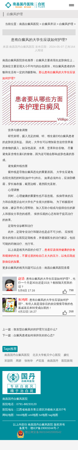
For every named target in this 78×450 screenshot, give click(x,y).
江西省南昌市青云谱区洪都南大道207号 (41, 409)
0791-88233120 (26, 404)
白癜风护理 (66, 24)
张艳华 (28, 360)
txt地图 (43, 414)
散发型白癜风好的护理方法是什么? (35, 329)
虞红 (66, 354)
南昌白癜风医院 (29, 24)
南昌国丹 (52, 360)
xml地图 (33, 414)
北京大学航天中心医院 (47, 354)
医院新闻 (67, 360)
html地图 (21, 414)
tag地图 (53, 414)
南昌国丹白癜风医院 (17, 354)
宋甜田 (8, 360)
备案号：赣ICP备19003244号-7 (39, 428)
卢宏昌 (40, 360)
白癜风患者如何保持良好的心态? (34, 335)
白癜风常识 (49, 24)
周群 (18, 360)
